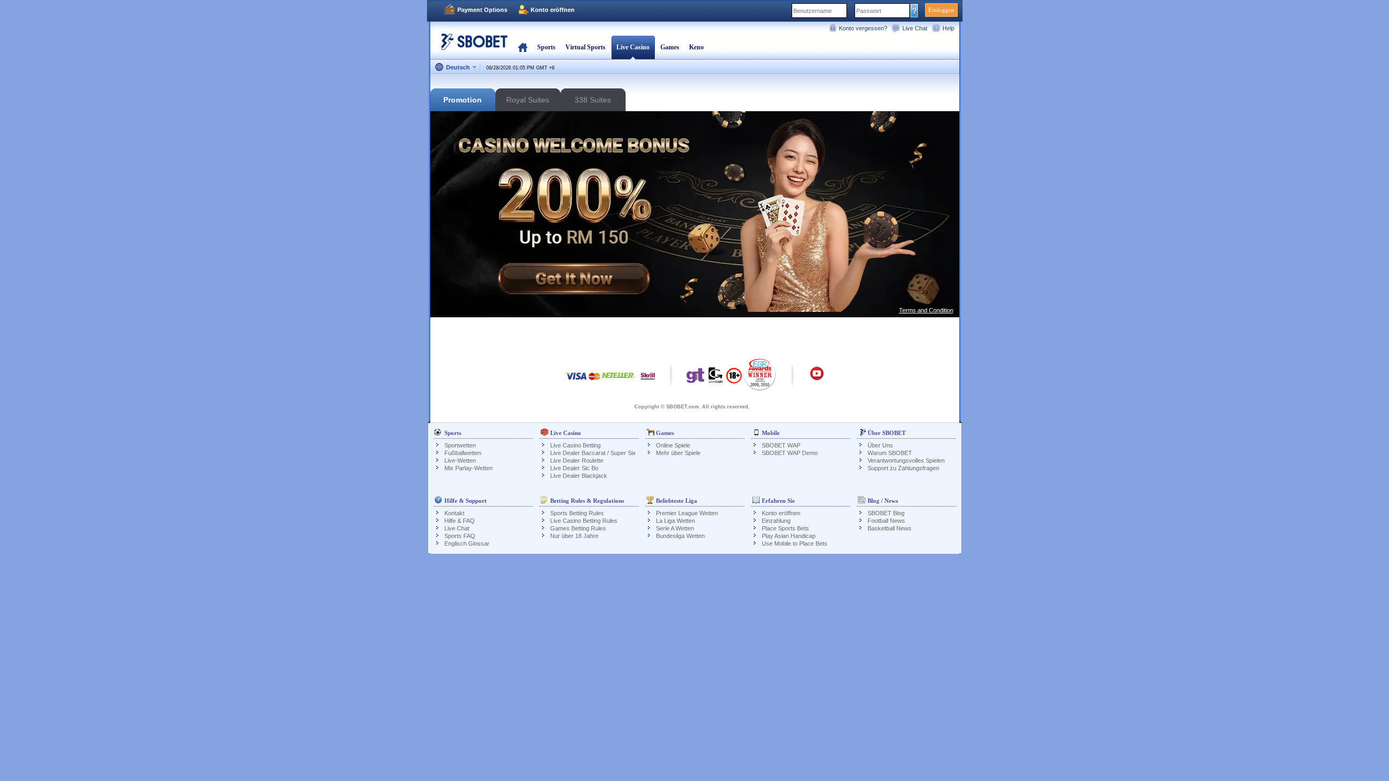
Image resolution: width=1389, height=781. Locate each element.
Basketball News (890, 528)
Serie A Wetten (675, 528)
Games (669, 47)
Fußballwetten (462, 453)
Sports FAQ (459, 536)
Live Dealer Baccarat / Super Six (593, 453)
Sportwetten (460, 445)
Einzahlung (776, 520)
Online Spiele (673, 445)
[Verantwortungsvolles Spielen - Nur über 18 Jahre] (734, 379)
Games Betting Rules (578, 528)
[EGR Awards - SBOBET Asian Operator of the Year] (759, 374)
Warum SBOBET (890, 453)
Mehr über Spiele (678, 453)
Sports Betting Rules (577, 513)
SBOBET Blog (886, 513)
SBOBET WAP (781, 445)
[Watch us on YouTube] (817, 378)
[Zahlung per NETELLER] (618, 381)
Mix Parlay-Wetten (468, 468)
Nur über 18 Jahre (574, 536)
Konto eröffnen (553, 10)
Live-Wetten (460, 460)
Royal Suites (527, 99)
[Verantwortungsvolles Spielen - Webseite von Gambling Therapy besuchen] (695, 378)
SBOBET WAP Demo (790, 453)
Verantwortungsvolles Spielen (906, 460)
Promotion (462, 99)
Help (948, 28)
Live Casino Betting (575, 445)
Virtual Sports (585, 47)
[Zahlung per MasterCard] (594, 381)
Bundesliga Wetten (680, 536)
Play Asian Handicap (788, 536)
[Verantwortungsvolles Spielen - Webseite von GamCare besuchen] (715, 378)
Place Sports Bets (785, 528)
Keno (696, 47)
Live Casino (632, 47)
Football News (886, 520)
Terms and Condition (926, 310)
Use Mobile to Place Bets (794, 543)
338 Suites (593, 99)
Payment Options (482, 10)
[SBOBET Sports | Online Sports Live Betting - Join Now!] (471, 45)
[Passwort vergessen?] (914, 10)
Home (522, 47)
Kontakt (454, 513)
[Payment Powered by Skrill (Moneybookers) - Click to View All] (648, 381)
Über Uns (880, 445)
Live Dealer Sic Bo (574, 468)
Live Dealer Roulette (576, 460)
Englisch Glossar (466, 543)
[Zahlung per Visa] (576, 381)
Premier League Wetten (687, 513)
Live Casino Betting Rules (583, 520)
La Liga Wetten (675, 520)
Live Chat (914, 28)
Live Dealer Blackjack (578, 475)
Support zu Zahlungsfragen (903, 468)
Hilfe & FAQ (459, 520)
